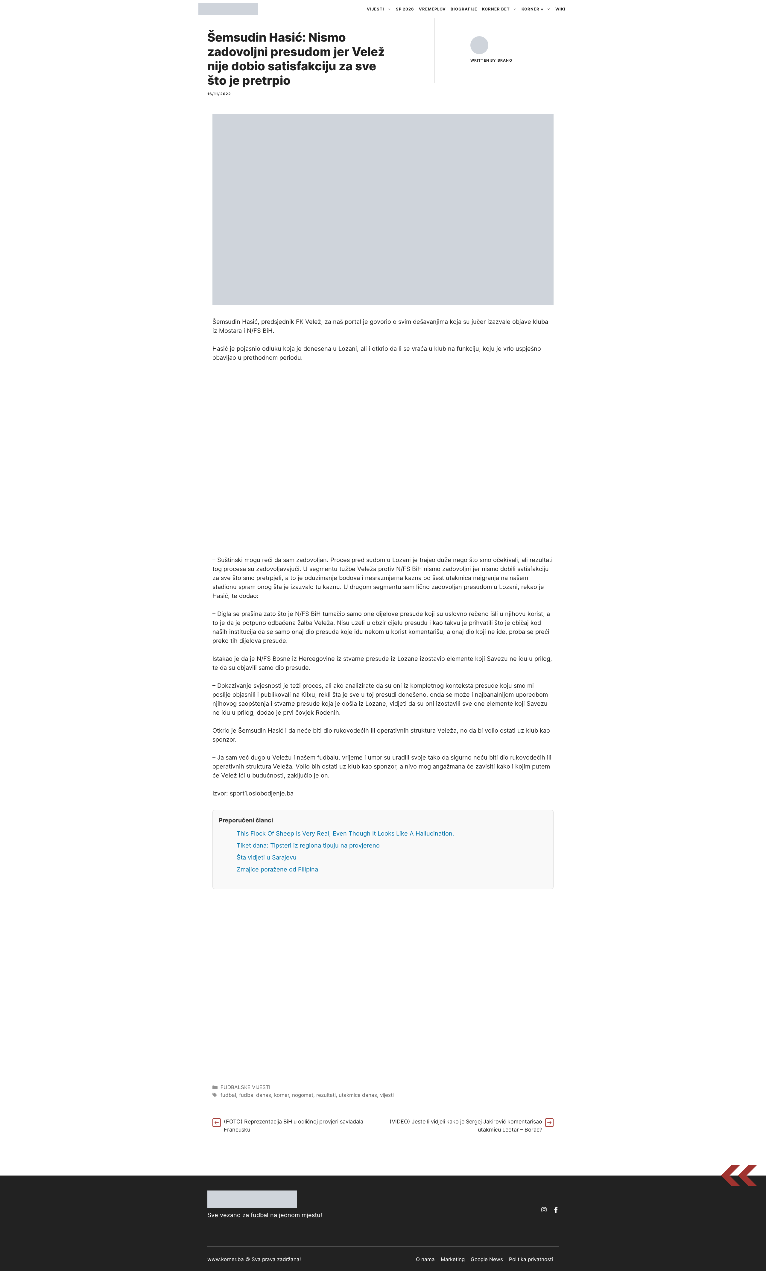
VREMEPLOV (432, 9)
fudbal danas (255, 1095)
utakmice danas (358, 1095)
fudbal (228, 1095)
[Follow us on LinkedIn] (556, 1210)
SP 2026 (405, 9)
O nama (425, 1259)
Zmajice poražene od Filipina (277, 869)
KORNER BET (496, 9)
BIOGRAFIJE (464, 9)
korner (281, 1095)
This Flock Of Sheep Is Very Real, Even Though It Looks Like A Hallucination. (345, 833)
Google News (487, 1259)
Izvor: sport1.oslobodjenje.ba (253, 793)
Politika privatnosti (531, 1259)
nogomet (302, 1095)
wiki (560, 9)
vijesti (387, 1095)
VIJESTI (375, 9)
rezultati (326, 1095)
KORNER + (533, 9)
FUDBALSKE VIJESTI (245, 1087)
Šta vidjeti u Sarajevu (267, 857)
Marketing (453, 1259)
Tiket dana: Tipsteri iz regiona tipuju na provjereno (308, 845)
